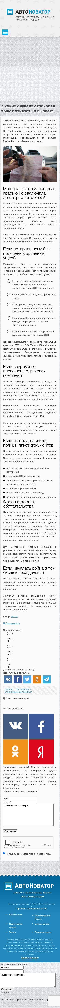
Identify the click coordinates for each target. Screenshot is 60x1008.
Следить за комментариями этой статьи (29, 853)
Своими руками (42, 924)
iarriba (14, 616)
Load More (30, 866)
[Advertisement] (30, 72)
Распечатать (12, 623)
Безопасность (15, 915)
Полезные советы (43, 932)
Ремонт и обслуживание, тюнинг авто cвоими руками (35, 18)
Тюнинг (12, 932)
